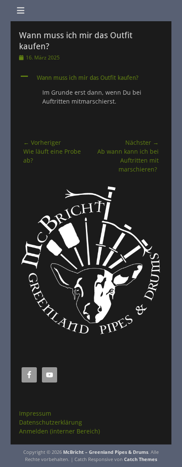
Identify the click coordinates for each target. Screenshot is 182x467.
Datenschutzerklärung (50, 422)
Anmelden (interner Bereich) (59, 431)
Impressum (35, 413)
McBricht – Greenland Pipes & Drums (105, 452)
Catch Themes (140, 459)
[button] (91, 78)
